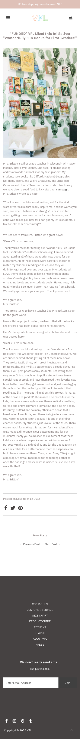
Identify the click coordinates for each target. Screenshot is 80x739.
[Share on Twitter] (12, 509)
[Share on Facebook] (5, 509)
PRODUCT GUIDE (40, 621)
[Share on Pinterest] (20, 509)
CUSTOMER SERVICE (40, 610)
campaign (62, 189)
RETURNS (40, 627)
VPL (29, 730)
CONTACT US (40, 604)
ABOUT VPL (40, 638)
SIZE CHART (40, 615)
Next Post (51, 544)
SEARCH (40, 633)
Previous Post (31, 544)
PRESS (40, 644)
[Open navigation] (8, 18)
